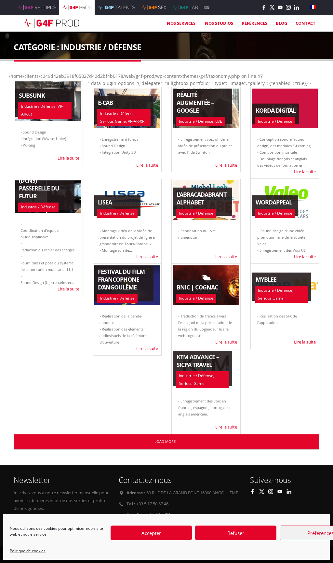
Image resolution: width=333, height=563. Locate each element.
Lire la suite (68, 158)
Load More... (166, 441)
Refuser (235, 533)
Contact (305, 23)
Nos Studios (219, 23)
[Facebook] (263, 7)
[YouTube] (280, 7)
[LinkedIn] (296, 7)
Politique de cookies (28, 551)
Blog (281, 23)
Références (254, 23)
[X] (272, 7)
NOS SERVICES (181, 23)
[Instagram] (288, 7)
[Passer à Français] (313, 7)
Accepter (151, 533)
